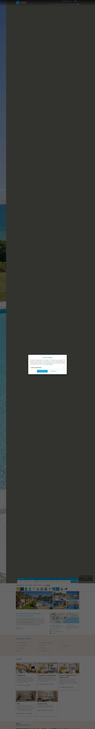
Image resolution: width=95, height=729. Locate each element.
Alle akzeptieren (42, 371)
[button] (47, 367)
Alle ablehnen (53, 371)
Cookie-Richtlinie (49, 364)
